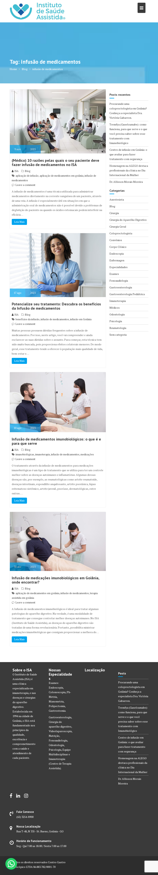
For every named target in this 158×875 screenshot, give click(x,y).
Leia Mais (19, 222)
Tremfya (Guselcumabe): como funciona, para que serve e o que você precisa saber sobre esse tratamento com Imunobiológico (128, 134)
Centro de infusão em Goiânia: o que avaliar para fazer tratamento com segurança (128, 154)
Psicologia (115, 321)
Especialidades (118, 267)
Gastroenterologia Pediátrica (127, 294)
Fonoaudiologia (118, 280)
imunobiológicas (25, 454)
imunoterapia (42, 454)
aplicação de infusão (27, 175)
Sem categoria (118, 334)
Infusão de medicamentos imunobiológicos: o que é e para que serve (56, 441)
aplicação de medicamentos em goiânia (61, 175)
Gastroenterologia (120, 287)
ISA (16, 171)
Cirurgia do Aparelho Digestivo (128, 220)
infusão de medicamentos (55, 319)
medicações (87, 454)
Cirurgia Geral (117, 226)
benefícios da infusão (28, 319)
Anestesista (116, 199)
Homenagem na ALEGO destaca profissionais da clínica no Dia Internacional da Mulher (128, 170)
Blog (27, 171)
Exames (114, 274)
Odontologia (117, 314)
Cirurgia (114, 213)
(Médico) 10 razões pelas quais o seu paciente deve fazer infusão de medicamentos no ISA (55, 162)
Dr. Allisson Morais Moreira (126, 182)
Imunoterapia (117, 301)
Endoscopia (116, 253)
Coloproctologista (120, 233)
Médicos (114, 307)
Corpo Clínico (117, 247)
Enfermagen (116, 260)
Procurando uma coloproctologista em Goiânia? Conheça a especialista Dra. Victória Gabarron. (133, 691)
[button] (11, 864)
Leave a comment (25, 185)
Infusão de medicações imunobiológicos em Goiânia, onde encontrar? (55, 580)
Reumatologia (117, 328)
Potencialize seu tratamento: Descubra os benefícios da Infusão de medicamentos (56, 306)
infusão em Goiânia (81, 319)
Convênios (115, 240)
